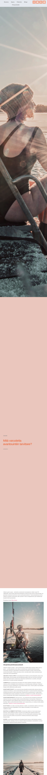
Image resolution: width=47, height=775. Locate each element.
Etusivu (6, 2)
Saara (12, 2)
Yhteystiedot (15, 5)
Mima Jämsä (14, 600)
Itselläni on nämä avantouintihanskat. (17, 703)
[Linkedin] (44, 2)
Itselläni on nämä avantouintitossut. (33, 695)
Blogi (25, 2)
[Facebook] (37, 2)
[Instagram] (34, 2)
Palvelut (19, 2)
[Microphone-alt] (40, 2)
